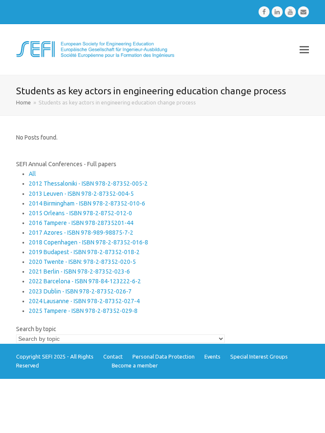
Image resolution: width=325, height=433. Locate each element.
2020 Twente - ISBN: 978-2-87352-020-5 (82, 261)
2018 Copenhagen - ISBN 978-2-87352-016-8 (88, 242)
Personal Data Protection (163, 356)
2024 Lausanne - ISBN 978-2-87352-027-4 (84, 301)
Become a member (135, 365)
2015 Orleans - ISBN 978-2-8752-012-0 (80, 213)
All (32, 173)
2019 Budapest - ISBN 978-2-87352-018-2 (84, 252)
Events (212, 356)
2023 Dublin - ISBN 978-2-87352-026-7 (80, 291)
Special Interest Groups (259, 356)
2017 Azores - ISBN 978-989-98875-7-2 (81, 232)
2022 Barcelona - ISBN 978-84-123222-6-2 (85, 281)
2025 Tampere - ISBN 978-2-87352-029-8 (83, 310)
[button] (304, 49)
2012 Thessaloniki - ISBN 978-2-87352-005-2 (88, 183)
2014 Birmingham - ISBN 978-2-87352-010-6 (87, 203)
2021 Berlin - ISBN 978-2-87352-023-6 (79, 271)
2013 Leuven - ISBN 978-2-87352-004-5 (81, 193)
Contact (113, 356)
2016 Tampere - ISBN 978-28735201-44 (81, 222)
